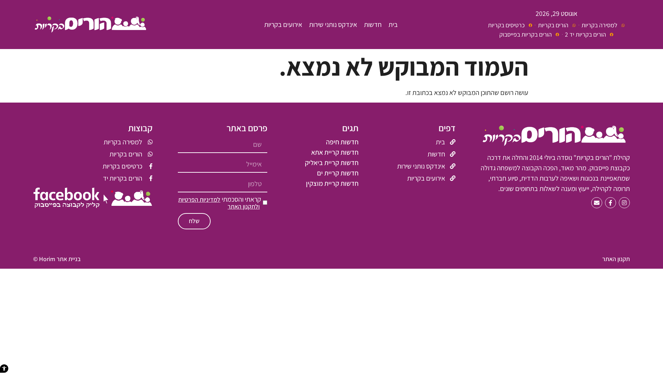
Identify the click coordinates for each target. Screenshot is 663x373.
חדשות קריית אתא (334, 152)
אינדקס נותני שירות (333, 24)
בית (393, 24)
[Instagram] (624, 202)
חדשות (373, 24)
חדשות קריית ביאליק (331, 162)
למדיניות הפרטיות (199, 199)
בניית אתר (69, 259)
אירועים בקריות (283, 24)
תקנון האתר (616, 259)
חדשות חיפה (342, 141)
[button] (4, 368)
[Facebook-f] (610, 202)
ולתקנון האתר (244, 206)
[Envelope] (596, 202)
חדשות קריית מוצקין (332, 183)
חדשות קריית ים (337, 173)
